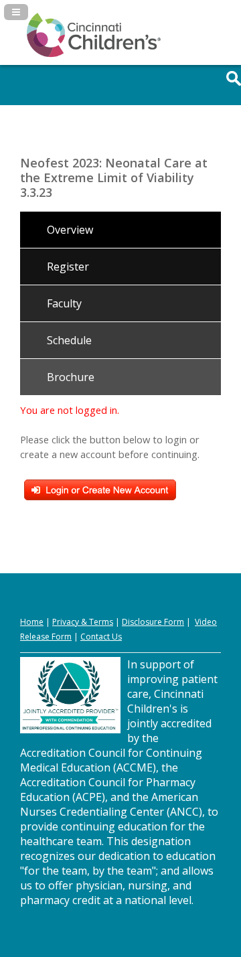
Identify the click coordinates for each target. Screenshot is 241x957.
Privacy (65, 622)
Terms (101, 622)
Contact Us (101, 636)
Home (32, 622)
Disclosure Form (153, 622)
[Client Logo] (94, 54)
